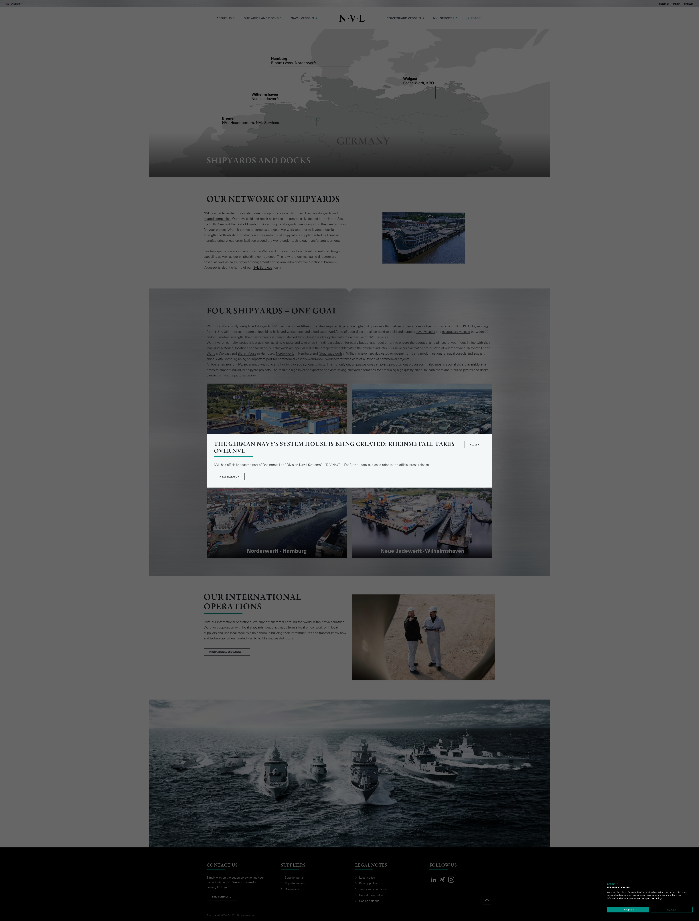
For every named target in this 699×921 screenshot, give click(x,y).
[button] (613, 884)
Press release (229, 477)
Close (474, 444)
